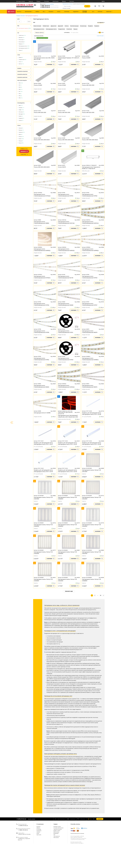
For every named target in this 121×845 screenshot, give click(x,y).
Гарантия (31, 1)
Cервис (56, 824)
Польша (21, 140)
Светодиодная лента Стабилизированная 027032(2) (42, 195)
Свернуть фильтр (39, 32)
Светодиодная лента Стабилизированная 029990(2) (90, 249)
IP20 (21, 82)
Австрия (21, 128)
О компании (40, 824)
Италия (21, 136)
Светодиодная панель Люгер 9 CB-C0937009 (43, 498)
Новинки (38, 832)
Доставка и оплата (20, 1)
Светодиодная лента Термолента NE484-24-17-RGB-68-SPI (91, 167)
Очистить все (100, 35)
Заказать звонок (31, 819)
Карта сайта (39, 834)
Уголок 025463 (62, 85)
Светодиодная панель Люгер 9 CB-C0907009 (91, 552)
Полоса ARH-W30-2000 (40, 112)
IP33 (20, 87)
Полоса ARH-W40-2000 (88, 85)
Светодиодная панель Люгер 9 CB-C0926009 (91, 525)
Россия (21, 142)
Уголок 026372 (62, 167)
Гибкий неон (22, 35)
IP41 (20, 91)
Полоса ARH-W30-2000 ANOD (66, 139)
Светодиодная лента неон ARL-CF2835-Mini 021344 (44, 58)
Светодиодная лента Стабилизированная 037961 (65, 331)
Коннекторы (22, 39)
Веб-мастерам (56, 832)
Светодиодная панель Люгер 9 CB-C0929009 (43, 552)
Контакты (72, 1)
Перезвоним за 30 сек (67, 3)
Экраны (21, 50)
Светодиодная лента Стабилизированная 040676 (89, 386)
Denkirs (21, 116)
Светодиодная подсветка (42, 37)
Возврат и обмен (57, 830)
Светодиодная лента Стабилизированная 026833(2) (66, 249)
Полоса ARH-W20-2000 (88, 112)
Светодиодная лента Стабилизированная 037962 (41, 358)
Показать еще (69, 591)
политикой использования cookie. (78, 839)
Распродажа (39, 830)
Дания (20, 134)
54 (100, 595)
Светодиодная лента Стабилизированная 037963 (89, 195)
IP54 (20, 97)
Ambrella (21, 107)
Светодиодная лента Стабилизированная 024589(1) (90, 358)
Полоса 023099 (86, 58)
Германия (22, 132)
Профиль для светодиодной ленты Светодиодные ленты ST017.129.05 (67, 443)
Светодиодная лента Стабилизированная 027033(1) (42, 277)
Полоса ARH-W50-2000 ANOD (42, 167)
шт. (91, 819)
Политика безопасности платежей (77, 833)
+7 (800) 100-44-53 (49, 5)
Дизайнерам (55, 1)
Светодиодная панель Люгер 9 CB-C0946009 (67, 498)
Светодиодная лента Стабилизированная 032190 (65, 277)
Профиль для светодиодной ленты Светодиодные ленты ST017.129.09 (43, 470)
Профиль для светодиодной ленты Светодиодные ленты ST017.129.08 (91, 413)
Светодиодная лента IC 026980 (42, 413)
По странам (39, 829)
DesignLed (21, 118)
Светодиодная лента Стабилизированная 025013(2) (66, 222)
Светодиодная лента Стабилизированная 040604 (41, 386)
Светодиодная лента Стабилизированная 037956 (41, 304)
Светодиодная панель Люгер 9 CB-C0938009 (91, 579)
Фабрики (38, 827)
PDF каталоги (56, 837)
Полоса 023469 (38, 85)
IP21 (20, 85)
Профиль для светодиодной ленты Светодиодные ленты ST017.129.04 (67, 470)
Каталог (12, 11)
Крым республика (50, 4)
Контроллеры (22, 41)
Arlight (21, 109)
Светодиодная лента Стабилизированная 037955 (65, 195)
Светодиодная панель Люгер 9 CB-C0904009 (67, 552)
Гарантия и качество (58, 829)
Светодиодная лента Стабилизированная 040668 (65, 304)
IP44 (20, 95)
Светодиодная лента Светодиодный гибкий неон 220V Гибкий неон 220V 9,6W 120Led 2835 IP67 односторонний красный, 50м (68, 416)
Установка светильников (58, 827)
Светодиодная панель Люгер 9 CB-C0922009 (91, 498)
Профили (21, 43)
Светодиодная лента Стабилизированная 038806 (41, 222)
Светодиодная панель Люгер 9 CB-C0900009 (43, 525)
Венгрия (21, 130)
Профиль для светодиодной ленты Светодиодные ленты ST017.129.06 (91, 443)
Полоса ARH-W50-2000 (64, 112)
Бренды (64, 1)
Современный (22, 59)
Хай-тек (21, 63)
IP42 (20, 93)
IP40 (20, 89)
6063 (21, 105)
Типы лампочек (57, 836)
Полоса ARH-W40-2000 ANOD (90, 139)
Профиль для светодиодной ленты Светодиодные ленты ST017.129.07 (43, 443)
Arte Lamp (21, 111)
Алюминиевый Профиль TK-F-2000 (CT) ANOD (68, 58)
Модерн (21, 57)
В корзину (49, 64)
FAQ (54, 834)
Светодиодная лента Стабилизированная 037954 (89, 277)
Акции (38, 833)
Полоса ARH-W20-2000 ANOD (42, 139)
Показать (23, 151)
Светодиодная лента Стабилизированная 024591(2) (90, 222)
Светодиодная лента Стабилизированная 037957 (89, 304)
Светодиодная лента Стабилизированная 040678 (89, 331)
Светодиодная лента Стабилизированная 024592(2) (66, 386)
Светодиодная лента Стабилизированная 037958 (41, 331)
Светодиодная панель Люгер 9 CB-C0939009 (43, 579)
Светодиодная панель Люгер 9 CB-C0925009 (67, 579)
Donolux (21, 120)
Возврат (38, 1)
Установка (46, 1)
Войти (103, 1)
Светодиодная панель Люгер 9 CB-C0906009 (67, 525)
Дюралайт (21, 37)
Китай (21, 138)
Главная (18, 15)
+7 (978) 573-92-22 (49, 7)
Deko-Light (22, 114)
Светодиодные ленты (24, 46)
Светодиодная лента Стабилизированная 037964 (65, 358)
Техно (21, 61)
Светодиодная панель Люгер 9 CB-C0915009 (91, 470)
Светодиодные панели (24, 48)
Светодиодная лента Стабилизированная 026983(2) (42, 249)
